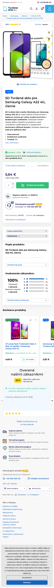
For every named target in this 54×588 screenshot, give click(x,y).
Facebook (22, 495)
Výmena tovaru (9, 519)
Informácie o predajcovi (15, 220)
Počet (8, 185)
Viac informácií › (12, 143)
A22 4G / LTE (36, 16)
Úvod (5, 16)
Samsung (14, 16)
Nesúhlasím (27, 578)
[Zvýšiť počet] (13, 183)
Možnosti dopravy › (34, 152)
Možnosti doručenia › (21, 197)
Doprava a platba (10, 506)
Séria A (24, 16)
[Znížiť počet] (13, 187)
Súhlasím (27, 582)
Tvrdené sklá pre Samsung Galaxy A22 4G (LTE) (24, 18)
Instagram (34, 495)
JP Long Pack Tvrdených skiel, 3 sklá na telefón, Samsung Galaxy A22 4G (20, 346)
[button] (31, 9)
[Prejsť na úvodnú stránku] (10, 9)
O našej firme (8, 531)
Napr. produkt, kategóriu (19, 24)
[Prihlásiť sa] (36, 9)
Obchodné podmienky (12, 509)
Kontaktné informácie (12, 528)
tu (30, 573)
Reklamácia (8, 512)
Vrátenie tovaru (9, 516)
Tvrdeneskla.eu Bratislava (15, 166)
